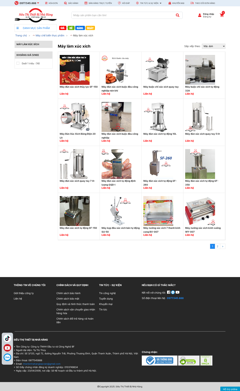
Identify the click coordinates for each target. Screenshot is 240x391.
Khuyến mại (178, 3)
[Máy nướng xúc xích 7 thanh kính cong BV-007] (158, 210)
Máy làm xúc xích (82, 35)
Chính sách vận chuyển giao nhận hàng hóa (75, 311)
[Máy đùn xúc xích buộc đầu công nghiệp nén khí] (116, 69)
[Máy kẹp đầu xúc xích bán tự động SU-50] (116, 210)
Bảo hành (73, 3)
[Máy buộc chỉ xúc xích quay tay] (158, 69)
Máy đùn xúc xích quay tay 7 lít (77, 180)
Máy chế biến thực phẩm (49, 35)
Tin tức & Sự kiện (149, 3)
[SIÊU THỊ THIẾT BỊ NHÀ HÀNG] (36, 15)
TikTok (7, 338)
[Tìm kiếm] (177, 15)
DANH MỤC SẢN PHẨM (36, 28)
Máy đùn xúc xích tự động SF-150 (78, 227)
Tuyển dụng (106, 298)
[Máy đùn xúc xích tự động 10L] (158, 116)
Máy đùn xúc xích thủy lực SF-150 (79, 86)
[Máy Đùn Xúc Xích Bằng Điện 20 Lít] (75, 116)
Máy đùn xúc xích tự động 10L (159, 133)
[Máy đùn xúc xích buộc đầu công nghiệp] (116, 116)
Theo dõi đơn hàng (204, 3)
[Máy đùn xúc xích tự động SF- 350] (200, 163)
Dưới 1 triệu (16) (30, 63)
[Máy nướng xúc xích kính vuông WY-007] (200, 210)
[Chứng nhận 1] (160, 360)
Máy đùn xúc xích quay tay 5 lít (202, 133)
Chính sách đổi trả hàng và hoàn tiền (74, 320)
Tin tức (103, 309)
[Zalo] (7, 357)
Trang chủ (21, 35)
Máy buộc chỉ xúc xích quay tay (161, 86)
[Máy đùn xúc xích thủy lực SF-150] (75, 69)
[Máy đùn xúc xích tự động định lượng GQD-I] (116, 163)
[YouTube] (178, 292)
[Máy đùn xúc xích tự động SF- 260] (158, 163)
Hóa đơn (53, 3)
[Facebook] (169, 292)
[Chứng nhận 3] (206, 360)
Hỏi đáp (126, 3)
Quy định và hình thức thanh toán (75, 304)
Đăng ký (207, 16)
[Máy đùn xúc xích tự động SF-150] (75, 210)
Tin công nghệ (107, 293)
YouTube (7, 348)
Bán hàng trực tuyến (100, 3)
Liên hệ (18, 298)
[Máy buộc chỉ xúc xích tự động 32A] (200, 69)
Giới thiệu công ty (24, 293)
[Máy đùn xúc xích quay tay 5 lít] (200, 116)
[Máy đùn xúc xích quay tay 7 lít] (75, 163)
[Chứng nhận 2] (189, 360)
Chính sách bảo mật (67, 298)
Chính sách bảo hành (68, 293)
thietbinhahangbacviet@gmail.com (41, 363)
